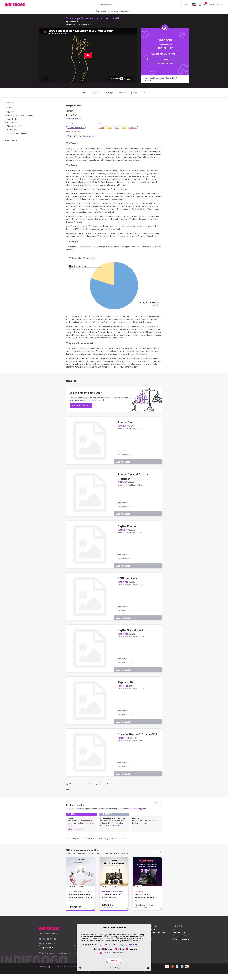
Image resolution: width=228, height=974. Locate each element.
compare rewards (80, 406)
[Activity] (205, 4)
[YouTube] (48, 939)
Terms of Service (59, 967)
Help (124, 809)
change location (125, 11)
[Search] (99, 4)
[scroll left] (155, 803)
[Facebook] (40, 939)
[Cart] (199, 4)
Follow (165, 59)
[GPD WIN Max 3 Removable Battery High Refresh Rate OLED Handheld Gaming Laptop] (147, 871)
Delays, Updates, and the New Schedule (162, 79)
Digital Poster (12, 119)
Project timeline (11, 140)
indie (117, 127)
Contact (152, 930)
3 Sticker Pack (12, 123)
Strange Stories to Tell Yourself (92, 18)
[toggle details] (95, 910)
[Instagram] (51, 939)
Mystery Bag (12, 130)
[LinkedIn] (55, 939)
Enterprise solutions (181, 939)
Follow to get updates (76, 829)
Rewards (8, 108)
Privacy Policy (44, 967)
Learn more (115, 825)
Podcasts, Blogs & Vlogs (76, 127)
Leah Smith (73, 22)
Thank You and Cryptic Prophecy (20, 115)
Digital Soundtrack (14, 126)
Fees (175, 930)
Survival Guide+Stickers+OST (18, 133)
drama (102, 127)
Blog (150, 936)
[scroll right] (160, 803)
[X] (44, 939)
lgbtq (124, 127)
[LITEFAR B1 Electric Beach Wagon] (114, 871)
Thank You (11, 112)
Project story (10, 103)
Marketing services (180, 933)
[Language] (194, 4)
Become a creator (180, 936)
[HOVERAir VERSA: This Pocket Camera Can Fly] (80, 871)
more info (70, 119)
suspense (133, 127)
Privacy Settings (74, 967)
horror (110, 127)
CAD (183, 5)
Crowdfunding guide (138, 809)
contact (78, 119)
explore (125, 853)
